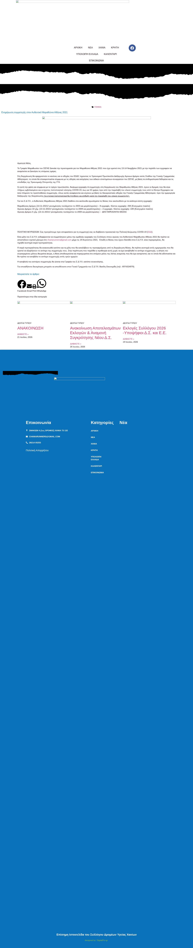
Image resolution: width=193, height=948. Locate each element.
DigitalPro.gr (102, 940)
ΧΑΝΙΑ (101, 47)
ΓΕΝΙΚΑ (97, 107)
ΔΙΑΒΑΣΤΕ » (23, 334)
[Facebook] (132, 47)
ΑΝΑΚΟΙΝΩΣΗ (30, 328)
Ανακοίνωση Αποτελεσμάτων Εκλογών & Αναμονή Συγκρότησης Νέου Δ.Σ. (95, 333)
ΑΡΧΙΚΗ (78, 47)
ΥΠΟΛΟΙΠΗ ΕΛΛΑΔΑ (87, 54)
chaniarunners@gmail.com (59, 240)
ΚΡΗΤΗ (115, 47)
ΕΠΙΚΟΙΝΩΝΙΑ (96, 60)
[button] (21, 286)
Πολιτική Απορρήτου (37, 450)
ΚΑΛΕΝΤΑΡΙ (110, 54)
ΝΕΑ (90, 47)
